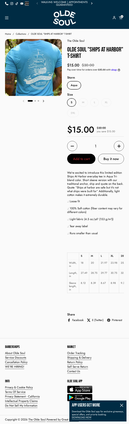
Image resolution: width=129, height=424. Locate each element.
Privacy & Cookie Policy (19, 387)
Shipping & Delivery (79, 358)
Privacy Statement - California (22, 396)
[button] (120, 17)
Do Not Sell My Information (21, 405)
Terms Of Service (15, 392)
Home (8, 34)
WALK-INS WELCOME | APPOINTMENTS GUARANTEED (64, 3)
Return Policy (74, 362)
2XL (73, 113)
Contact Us (73, 371)
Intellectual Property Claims (21, 401)
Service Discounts (15, 358)
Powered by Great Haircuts (63, 419)
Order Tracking (76, 353)
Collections (21, 34)
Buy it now (111, 158)
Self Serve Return (77, 367)
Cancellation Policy (16, 362)
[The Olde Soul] (64, 18)
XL (106, 102)
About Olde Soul (15, 353)
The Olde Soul (37, 419)
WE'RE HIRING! (14, 367)
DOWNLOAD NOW (81, 417)
